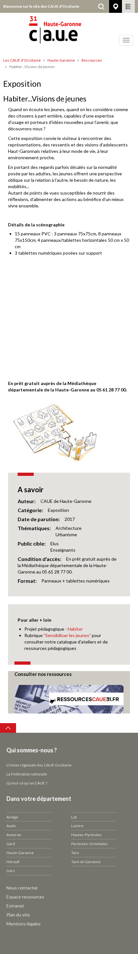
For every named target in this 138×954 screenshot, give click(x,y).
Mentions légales (23, 923)
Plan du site (18, 914)
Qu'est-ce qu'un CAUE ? (26, 783)
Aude (11, 825)
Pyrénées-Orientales (89, 843)
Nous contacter (22, 887)
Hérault (13, 861)
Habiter (75, 629)
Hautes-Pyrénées (86, 834)
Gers (10, 870)
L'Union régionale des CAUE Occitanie (39, 765)
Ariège (12, 817)
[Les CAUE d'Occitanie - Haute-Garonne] (69, 34)
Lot (74, 817)
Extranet (15, 905)
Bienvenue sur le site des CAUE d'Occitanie (41, 6)
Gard (10, 843)
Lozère (77, 825)
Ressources (92, 60)
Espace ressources (25, 896)
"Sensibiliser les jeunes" (68, 635)
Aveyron (13, 834)
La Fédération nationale (26, 774)
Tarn (75, 852)
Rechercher (101, 6)
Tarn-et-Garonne (85, 861)
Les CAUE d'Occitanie (22, 60)
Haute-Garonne (61, 60)
